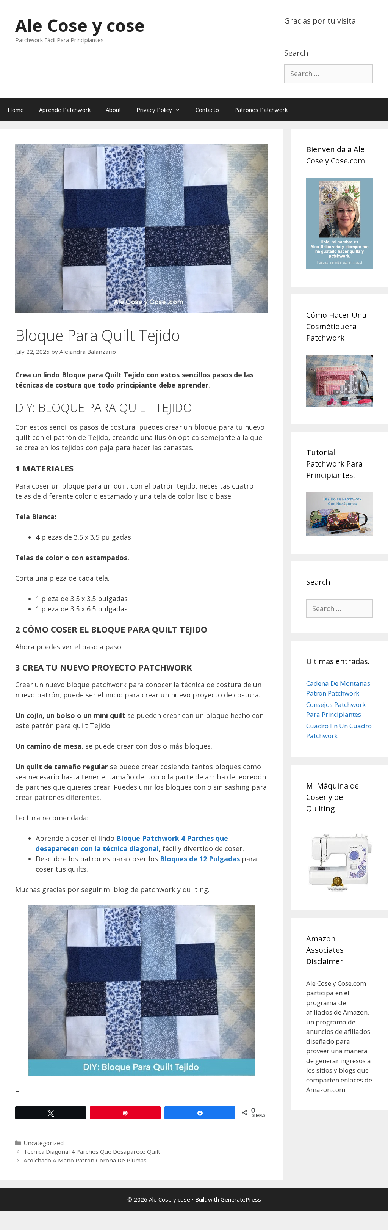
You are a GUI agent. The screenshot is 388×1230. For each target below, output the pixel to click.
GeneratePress (241, 1199)
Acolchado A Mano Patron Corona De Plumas (85, 1160)
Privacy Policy (154, 109)
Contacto (207, 109)
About (113, 109)
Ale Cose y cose (80, 25)
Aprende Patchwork (65, 109)
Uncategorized (43, 1143)
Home (16, 109)
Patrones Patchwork (261, 109)
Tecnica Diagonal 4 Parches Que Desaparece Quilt (91, 1151)
